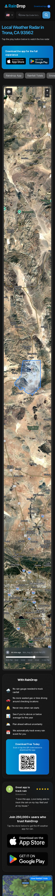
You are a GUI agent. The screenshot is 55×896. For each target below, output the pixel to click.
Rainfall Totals (35, 75)
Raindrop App (13, 75)
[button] (15, 61)
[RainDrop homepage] (18, 5)
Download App (40, 6)
